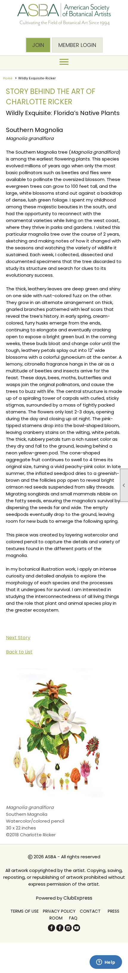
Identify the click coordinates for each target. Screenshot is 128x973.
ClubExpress (77, 898)
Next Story (18, 637)
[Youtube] (76, 929)
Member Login (77, 45)
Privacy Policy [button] (59, 911)
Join (38, 45)
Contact (90, 911)
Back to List (19, 651)
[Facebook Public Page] (51, 929)
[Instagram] (68, 929)
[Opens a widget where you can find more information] (105, 962)
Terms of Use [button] (24, 911)
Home (8, 78)
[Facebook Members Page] (59, 929)
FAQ (73, 918)
